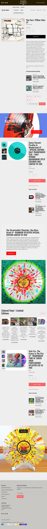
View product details (33, 185)
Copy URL (42, 103)
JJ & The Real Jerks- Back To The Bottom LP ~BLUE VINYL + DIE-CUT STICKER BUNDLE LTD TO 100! (23, 332)
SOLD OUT (35, 36)
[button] (23, 7)
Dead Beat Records (8, 522)
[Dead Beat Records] (5, 10)
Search (3, 496)
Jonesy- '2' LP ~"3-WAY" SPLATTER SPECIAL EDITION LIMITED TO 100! (32, 331)
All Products (4, 492)
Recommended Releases (7, 490)
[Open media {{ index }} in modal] (12, 30)
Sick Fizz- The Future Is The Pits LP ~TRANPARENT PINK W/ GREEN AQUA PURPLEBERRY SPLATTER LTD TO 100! (41, 333)
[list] (12, 30)
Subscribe (20, 496)
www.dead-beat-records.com (18, 522)
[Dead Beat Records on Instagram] (4, 3)
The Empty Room (5, 494)
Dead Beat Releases (6, 487)
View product (36, 81)
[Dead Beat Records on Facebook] (2, 3)
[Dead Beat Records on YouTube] (7, 3)
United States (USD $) (40, 2)
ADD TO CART (37, 180)
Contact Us (4, 498)
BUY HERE (23, 431)
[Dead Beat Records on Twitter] (5, 3)
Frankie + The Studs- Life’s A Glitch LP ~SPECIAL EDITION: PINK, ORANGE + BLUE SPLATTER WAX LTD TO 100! (6, 332)
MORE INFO (11, 253)
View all (42, 313)
